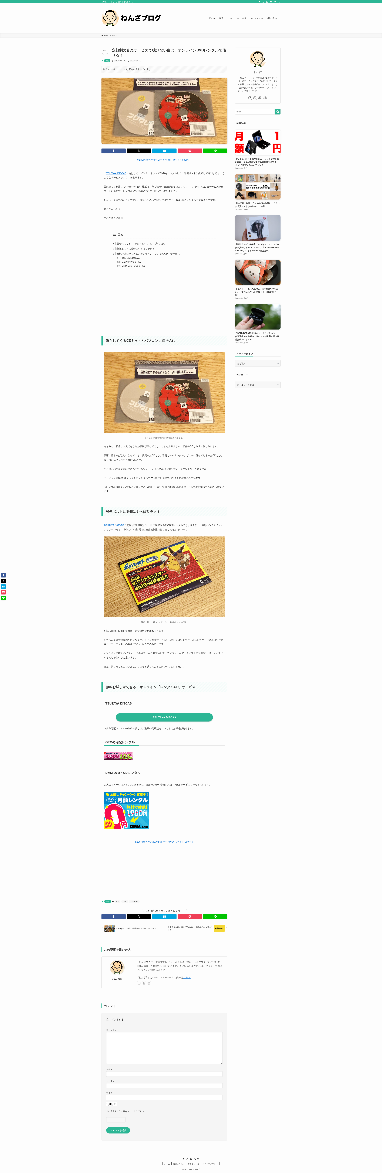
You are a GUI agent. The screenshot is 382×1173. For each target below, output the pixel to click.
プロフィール (193, 1163)
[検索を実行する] (278, 112)
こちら (187, 977)
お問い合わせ (179, 1163)
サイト (109, 1092)
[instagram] (267, 1)
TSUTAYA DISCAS (116, 173)
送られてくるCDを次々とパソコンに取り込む (141, 243)
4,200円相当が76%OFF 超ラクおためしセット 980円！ (164, 841)
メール (110, 1080)
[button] (113, 151)
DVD (125, 901)
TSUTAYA (134, 901)
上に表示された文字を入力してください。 (126, 1111)
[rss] (271, 1)
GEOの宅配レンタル (131, 261)
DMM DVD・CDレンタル (133, 265)
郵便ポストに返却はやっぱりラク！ (136, 248)
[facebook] (259, 1)
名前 (109, 1069)
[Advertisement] (164, 301)
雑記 (107, 60)
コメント (111, 1029)
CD (117, 901)
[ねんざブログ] (131, 18)
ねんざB (117, 978)
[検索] (279, 1)
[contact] (275, 1)
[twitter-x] (263, 1)
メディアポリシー (210, 1163)
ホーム (167, 1163)
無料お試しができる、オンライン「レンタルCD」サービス (148, 253)
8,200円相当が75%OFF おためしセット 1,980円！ (164, 159)
